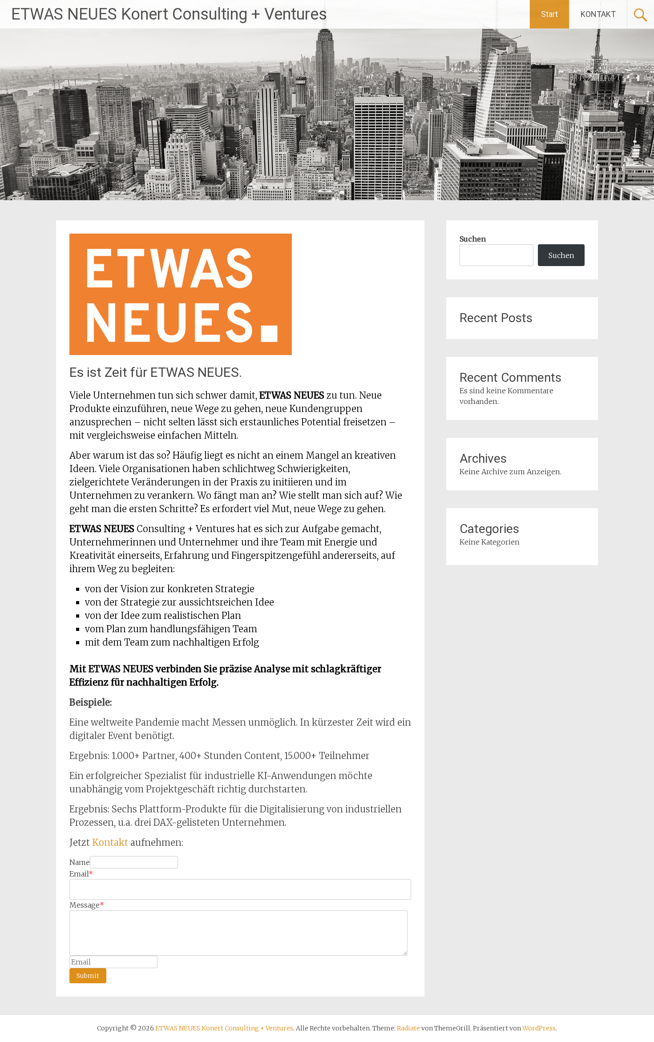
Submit (88, 976)
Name (79, 862)
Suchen (473, 238)
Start (549, 14)
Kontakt (111, 842)
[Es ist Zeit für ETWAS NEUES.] (180, 352)
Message (86, 905)
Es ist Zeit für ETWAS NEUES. (155, 372)
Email (81, 873)
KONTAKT (598, 14)
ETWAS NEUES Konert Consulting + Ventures (169, 14)
